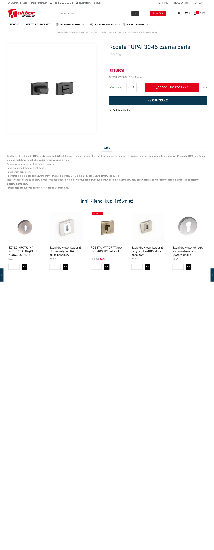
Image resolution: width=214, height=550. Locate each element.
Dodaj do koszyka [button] (36, 231)
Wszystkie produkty (38, 24)
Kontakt (198, 3)
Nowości (15, 24)
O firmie (163, 3)
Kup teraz (160, 101)
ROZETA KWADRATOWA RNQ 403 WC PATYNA (106, 249)
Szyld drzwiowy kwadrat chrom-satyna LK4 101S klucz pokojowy (65, 251)
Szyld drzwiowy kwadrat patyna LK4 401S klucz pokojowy (147, 251)
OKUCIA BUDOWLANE (104, 24)
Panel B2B (158, 13)
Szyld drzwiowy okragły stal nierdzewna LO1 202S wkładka (188, 251)
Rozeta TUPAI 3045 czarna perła (141, 32)
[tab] (107, 148)
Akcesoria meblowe (70, 24)
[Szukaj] (135, 13)
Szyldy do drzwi (98, 32)
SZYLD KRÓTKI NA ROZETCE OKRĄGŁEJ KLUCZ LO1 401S (22, 251)
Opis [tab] (107, 148)
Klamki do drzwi (80, 32)
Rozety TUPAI (115, 32)
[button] (24, 267)
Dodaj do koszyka (174, 88)
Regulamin (181, 3)
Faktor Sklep (63, 32)
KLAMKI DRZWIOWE (136, 24)
